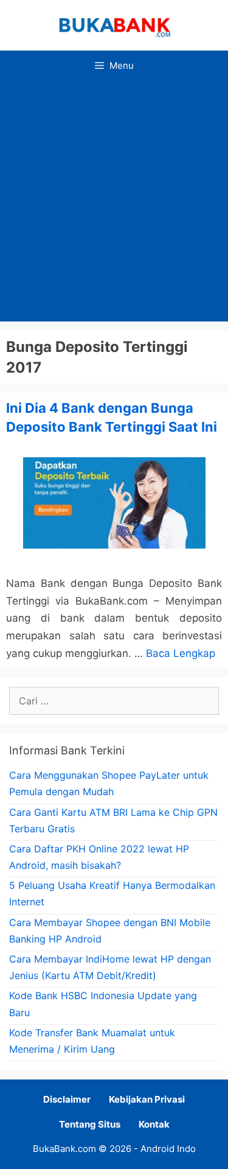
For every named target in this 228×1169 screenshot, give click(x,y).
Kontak (154, 1124)
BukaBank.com (64, 1148)
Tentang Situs (89, 1124)
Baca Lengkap (180, 653)
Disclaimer (67, 1099)
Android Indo (168, 1148)
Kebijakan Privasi (147, 1099)
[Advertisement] (114, 201)
